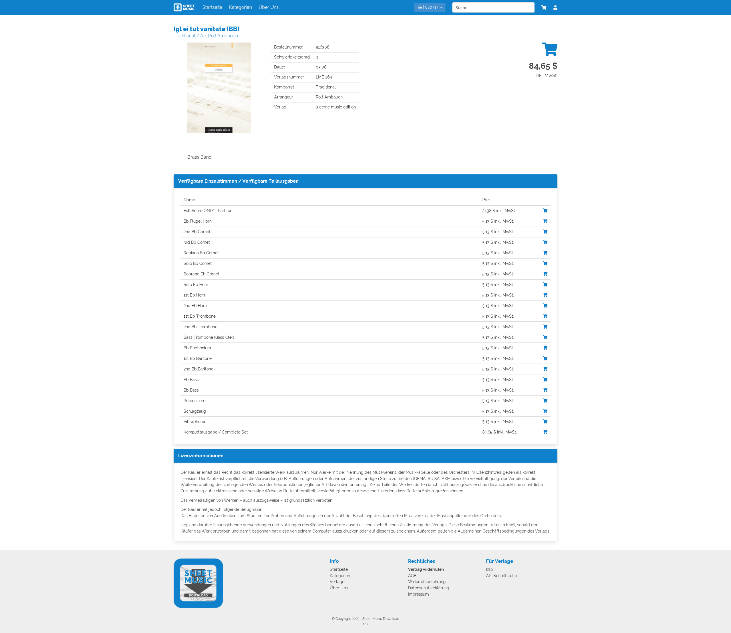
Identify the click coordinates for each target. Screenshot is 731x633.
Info (489, 569)
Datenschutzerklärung (428, 588)
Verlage (337, 581)
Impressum (418, 594)
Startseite (212, 7)
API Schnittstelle (501, 575)
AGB (412, 575)
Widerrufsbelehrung (427, 581)
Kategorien (240, 7)
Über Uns (269, 7)
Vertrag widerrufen (426, 569)
